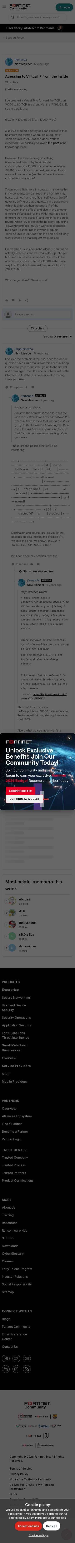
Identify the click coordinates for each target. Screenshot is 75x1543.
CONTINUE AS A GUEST (24, 798)
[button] (37, 1535)
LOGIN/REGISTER (20, 790)
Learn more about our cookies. (46, 1517)
